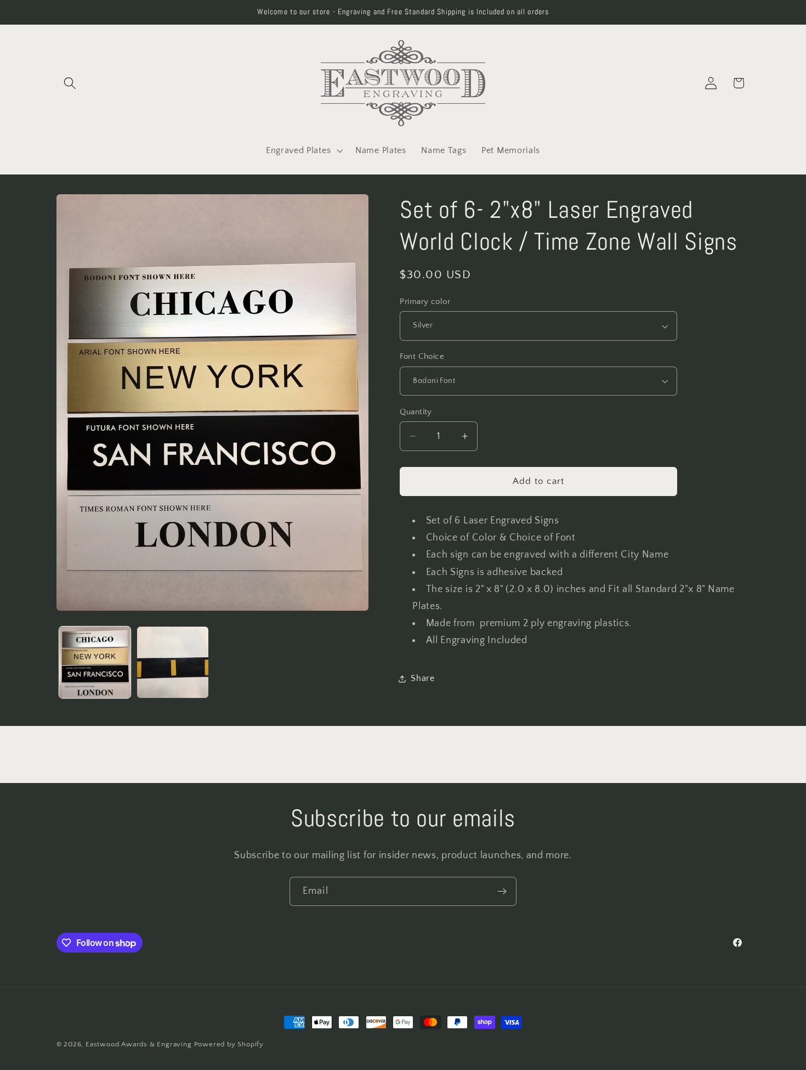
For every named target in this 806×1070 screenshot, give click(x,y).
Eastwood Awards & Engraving (139, 1044)
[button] (70, 83)
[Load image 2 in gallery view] (172, 662)
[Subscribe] (502, 891)
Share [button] (422, 678)
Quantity (416, 411)
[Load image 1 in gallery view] (94, 662)
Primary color (425, 301)
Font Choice (422, 356)
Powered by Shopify (229, 1044)
